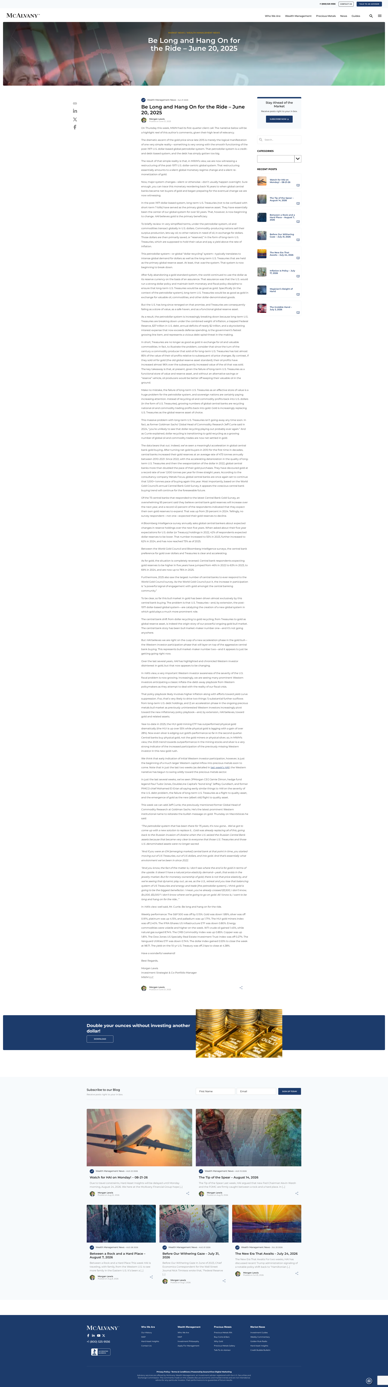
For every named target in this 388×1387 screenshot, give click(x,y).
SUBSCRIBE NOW (278, 119)
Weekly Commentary (260, 1337)
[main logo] (52, 16)
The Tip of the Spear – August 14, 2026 (228, 1177)
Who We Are (273, 16)
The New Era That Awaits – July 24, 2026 (266, 1253)
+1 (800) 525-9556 (327, 4)
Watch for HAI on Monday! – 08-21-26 (119, 1177)
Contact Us (146, 1346)
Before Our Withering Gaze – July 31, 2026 (190, 1255)
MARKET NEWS (176, 32)
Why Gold (218, 1341)
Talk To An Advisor (222, 1350)
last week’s (220, 767)
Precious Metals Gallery (224, 1346)
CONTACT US (346, 4)
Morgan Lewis (157, 119)
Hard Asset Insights (150, 1341)
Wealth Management (298, 16)
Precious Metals (326, 16)
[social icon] (88, 1335)
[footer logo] (103, 1327)
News (343, 16)
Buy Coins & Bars (221, 1337)
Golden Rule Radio (258, 1341)
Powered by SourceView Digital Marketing (211, 1372)
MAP (143, 1337)
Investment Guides (259, 1332)
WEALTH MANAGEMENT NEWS (203, 32)
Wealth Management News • (162, 100)
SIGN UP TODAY (289, 1091)
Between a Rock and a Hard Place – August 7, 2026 (117, 1255)
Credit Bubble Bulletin (260, 1350)
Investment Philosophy (188, 1341)
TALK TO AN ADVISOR (369, 4)
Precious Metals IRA (223, 1332)
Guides (356, 16)
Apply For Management (188, 1346)
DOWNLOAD (100, 1039)
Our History (146, 1332)
